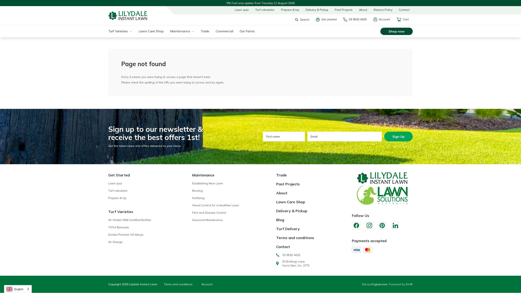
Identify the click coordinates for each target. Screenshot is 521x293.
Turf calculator (265, 10)
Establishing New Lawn (207, 183)
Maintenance (180, 31)
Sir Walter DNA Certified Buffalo (129, 220)
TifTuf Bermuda (118, 227)
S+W (409, 284)
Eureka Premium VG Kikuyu (125, 234)
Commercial (224, 31)
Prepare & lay (290, 10)
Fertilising (198, 198)
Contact (404, 10)
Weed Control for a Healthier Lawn (215, 205)
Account (384, 19)
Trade (205, 31)
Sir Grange (115, 242)
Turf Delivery (288, 228)
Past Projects (343, 10)
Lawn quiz (242, 10)
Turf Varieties (118, 31)
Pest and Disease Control (209, 212)
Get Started (119, 175)
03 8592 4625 (358, 19)
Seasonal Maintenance (207, 220)
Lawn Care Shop (151, 31)
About (363, 10)
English (18, 289)
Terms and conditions (295, 237)
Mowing (197, 190)
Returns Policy (383, 10)
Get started (329, 19)
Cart (406, 19)
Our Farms (247, 31)
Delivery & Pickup (317, 10)
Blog (280, 220)
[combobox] (18, 289)
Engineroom (379, 284)
